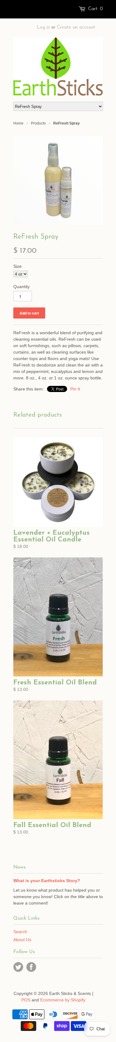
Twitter (18, 967)
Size (17, 266)
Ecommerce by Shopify (62, 999)
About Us (22, 939)
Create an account (76, 27)
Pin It (75, 388)
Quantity (21, 286)
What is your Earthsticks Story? (46, 880)
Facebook (31, 967)
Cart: (95, 9)
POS (25, 999)
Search (20, 931)
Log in (43, 27)
